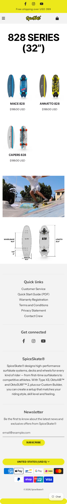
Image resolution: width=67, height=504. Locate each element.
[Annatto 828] (50, 86)
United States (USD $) (32, 462)
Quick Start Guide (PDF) (33, 294)
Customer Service (33, 289)
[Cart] (59, 18)
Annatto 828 (49, 103)
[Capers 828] (17, 137)
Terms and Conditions (33, 305)
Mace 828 (17, 103)
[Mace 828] (17, 86)
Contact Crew (33, 316)
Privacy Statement (33, 310)
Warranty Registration (33, 299)
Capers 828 (17, 155)
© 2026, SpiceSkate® (33, 489)
